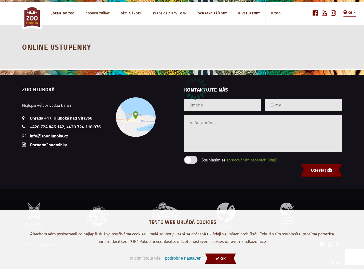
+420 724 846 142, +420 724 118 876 (65, 127)
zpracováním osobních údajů (252, 160)
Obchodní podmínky (48, 144)
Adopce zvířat (98, 13)
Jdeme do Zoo (63, 13)
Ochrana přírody (212, 13)
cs (350, 12)
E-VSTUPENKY (249, 13)
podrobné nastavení (184, 258)
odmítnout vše (147, 258)
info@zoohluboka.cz (49, 136)
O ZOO (276, 13)
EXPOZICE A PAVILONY (169, 13)
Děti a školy (131, 13)
